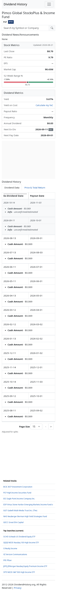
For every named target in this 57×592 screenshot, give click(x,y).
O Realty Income (10, 548)
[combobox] (25, 28)
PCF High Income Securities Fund (17, 492)
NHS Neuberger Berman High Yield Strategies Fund (25, 516)
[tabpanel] (28, 312)
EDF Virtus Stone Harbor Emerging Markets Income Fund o (28, 504)
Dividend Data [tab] (11, 187)
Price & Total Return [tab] (34, 187)
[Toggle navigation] (49, 4)
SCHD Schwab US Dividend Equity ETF (19, 536)
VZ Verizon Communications (15, 554)
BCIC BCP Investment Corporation (17, 486)
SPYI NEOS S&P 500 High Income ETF (19, 572)
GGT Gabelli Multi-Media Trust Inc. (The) (20, 510)
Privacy (17, 587)
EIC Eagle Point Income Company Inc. (19, 498)
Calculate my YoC (44, 105)
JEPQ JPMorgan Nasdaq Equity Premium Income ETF (25, 566)
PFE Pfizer (7, 560)
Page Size (24, 426)
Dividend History (15, 4)
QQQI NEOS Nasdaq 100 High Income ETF (21, 542)
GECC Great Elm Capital (13, 522)
